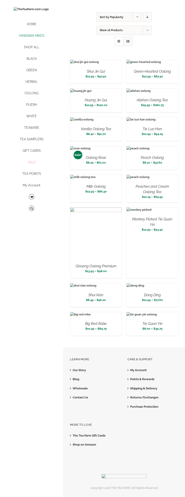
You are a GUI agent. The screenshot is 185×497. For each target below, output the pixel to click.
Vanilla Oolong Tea (96, 129)
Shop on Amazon (84, 444)
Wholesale (80, 388)
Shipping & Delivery (143, 388)
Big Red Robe (96, 323)
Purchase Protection (144, 406)
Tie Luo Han (152, 129)
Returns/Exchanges (144, 397)
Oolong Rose (96, 157)
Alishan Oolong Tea (152, 100)
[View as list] (127, 41)
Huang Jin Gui (96, 100)
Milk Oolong (96, 186)
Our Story (79, 370)
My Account (138, 370)
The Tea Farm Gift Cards (89, 435)
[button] (31, 208)
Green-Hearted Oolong (152, 71)
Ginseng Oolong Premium (96, 266)
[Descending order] (147, 17)
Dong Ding (152, 295)
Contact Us (80, 397)
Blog (76, 379)
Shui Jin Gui (96, 71)
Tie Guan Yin (152, 323)
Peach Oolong (152, 157)
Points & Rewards (142, 379)
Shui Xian (95, 295)
